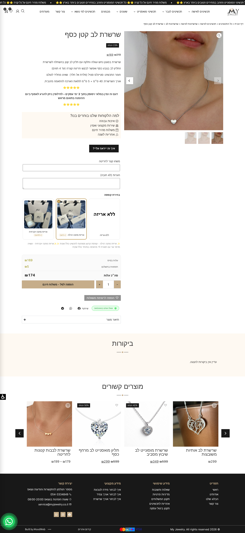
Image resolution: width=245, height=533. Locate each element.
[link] (44, 11)
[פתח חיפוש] (22, 11)
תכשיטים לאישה (208, 24)
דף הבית (239, 24)
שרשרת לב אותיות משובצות (201, 452)
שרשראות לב (172, 24)
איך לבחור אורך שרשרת (107, 499)
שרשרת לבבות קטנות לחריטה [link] (52, 452)
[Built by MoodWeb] (49, 529)
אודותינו (214, 494)
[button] (18, 11)
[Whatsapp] (56, 514)
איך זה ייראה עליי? (104, 148)
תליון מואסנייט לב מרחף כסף (99, 452)
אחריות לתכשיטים (159, 503)
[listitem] (79, 308)
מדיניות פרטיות (161, 494)
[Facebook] (69, 514)
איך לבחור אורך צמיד (109, 494)
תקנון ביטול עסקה (160, 508)
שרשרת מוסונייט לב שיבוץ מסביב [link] (151, 452)
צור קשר (213, 503)
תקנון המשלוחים (160, 499)
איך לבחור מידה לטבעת (107, 489)
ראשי (215, 489)
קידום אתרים (84, 529)
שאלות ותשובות (161, 489)
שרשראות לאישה (189, 24)
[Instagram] (63, 514)
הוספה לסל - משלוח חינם (58, 284)
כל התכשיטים (225, 24)
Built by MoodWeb (35, 529)
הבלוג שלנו (212, 499)
